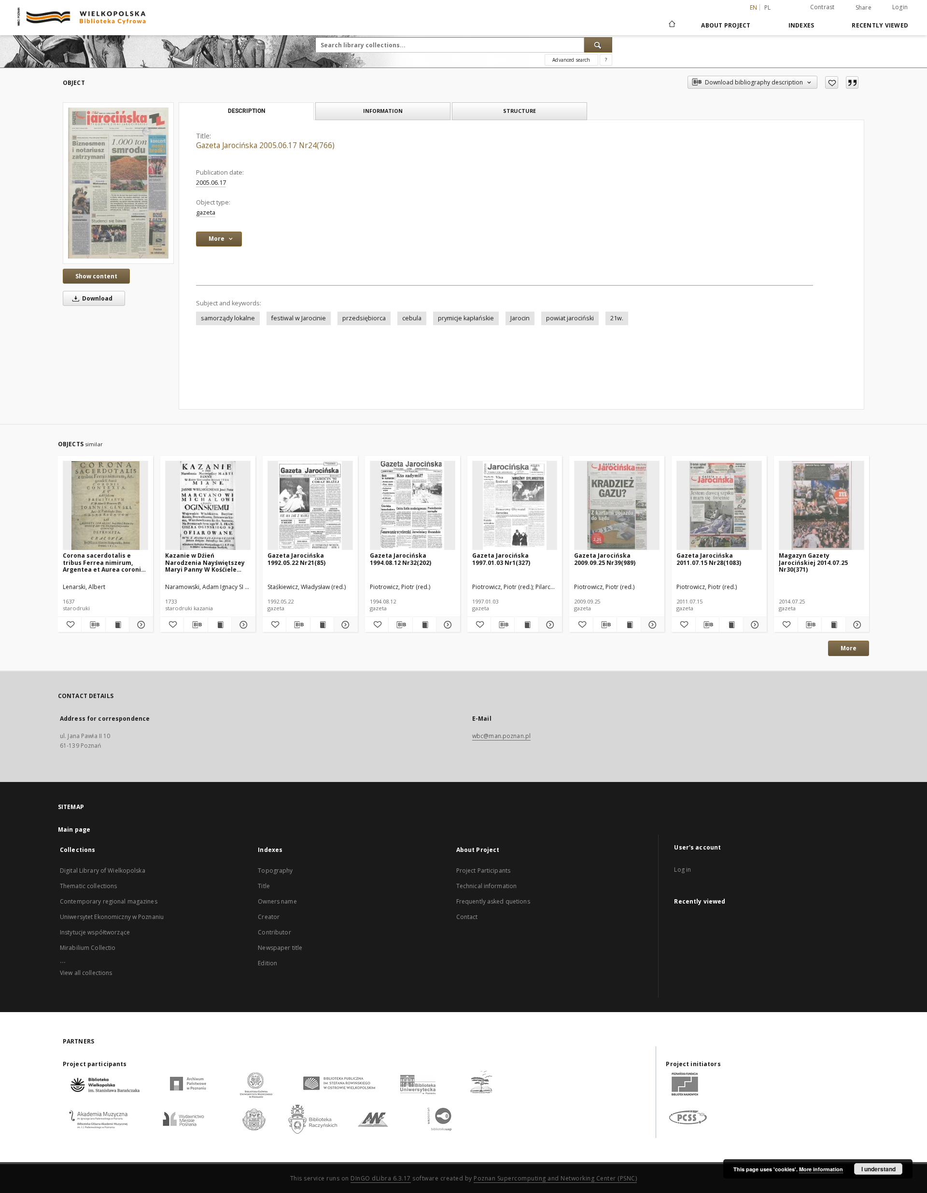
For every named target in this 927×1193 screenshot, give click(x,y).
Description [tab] (246, 111)
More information (821, 1169)
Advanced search (571, 59)
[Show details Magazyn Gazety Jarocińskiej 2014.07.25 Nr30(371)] (856, 624)
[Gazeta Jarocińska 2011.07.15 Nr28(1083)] (719, 505)
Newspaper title (280, 948)
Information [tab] (383, 110)
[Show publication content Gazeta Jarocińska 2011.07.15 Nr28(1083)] (731, 624)
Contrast (822, 7)
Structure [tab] (519, 110)
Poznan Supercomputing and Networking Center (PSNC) (555, 1178)
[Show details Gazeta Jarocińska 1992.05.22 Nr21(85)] (344, 624)
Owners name (277, 901)
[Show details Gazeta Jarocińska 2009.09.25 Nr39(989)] (651, 624)
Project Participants (483, 870)
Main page (74, 829)
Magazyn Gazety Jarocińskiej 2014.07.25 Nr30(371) (813, 562)
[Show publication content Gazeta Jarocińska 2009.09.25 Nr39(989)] (628, 624)
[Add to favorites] (831, 82)
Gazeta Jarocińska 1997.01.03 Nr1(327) (501, 558)
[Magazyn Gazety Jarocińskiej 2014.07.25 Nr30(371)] (821, 505)
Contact (467, 917)
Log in (682, 869)
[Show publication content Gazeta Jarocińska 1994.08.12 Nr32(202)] (424, 624)
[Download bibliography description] (93, 624)
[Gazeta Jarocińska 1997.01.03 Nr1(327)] (515, 505)
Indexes (801, 25)
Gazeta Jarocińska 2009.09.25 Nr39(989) (604, 558)
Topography (275, 870)
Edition (267, 963)
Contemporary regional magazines (108, 901)
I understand (878, 1169)
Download (96, 298)
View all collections (86, 973)
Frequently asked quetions (493, 901)
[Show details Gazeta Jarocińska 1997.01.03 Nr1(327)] (549, 624)
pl (767, 7)
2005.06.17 (211, 182)
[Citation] (852, 82)
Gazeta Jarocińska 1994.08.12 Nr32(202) (400, 558)
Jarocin (520, 318)
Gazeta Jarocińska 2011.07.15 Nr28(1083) (708, 558)
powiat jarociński (570, 318)
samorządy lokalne (228, 318)
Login (900, 7)
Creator (269, 917)
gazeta (205, 212)
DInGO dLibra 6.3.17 (381, 1178)
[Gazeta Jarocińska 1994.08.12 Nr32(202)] (412, 505)
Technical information (486, 886)
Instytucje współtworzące (95, 932)
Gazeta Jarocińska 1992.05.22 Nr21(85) (296, 558)
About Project (725, 25)
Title (264, 886)
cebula (411, 318)
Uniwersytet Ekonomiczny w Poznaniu (112, 917)
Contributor (274, 932)
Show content (96, 276)
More (849, 648)
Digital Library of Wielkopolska (102, 870)
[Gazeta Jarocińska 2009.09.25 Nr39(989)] (617, 505)
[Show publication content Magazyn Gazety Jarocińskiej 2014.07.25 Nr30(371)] (833, 624)
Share (863, 8)
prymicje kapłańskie (466, 318)
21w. (616, 318)
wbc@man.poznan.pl (501, 736)
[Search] (598, 45)
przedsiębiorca (364, 318)
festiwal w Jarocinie (298, 318)
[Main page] (671, 25)
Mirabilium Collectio (87, 948)
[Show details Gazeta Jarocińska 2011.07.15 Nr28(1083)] (753, 624)
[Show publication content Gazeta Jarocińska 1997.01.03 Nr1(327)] (526, 624)
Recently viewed (880, 25)
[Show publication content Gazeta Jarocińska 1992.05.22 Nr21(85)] (322, 624)
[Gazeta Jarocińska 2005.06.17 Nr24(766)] (118, 183)
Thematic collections (88, 886)
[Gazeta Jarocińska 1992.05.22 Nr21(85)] (310, 505)
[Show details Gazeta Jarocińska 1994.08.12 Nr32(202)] (446, 624)
